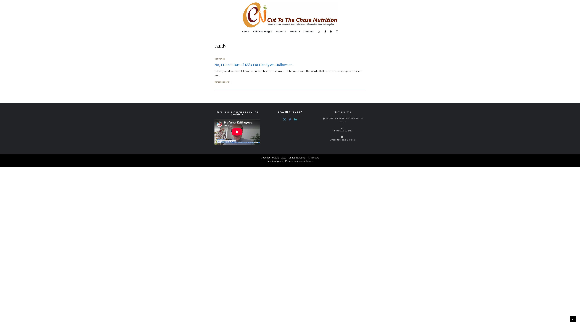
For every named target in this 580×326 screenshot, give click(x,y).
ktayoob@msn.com (346, 140)
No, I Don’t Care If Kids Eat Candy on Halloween (253, 64)
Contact (309, 31)
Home (245, 31)
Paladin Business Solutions (299, 161)
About (280, 31)
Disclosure (313, 157)
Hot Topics (219, 59)
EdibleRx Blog (261, 31)
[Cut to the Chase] (290, 15)
